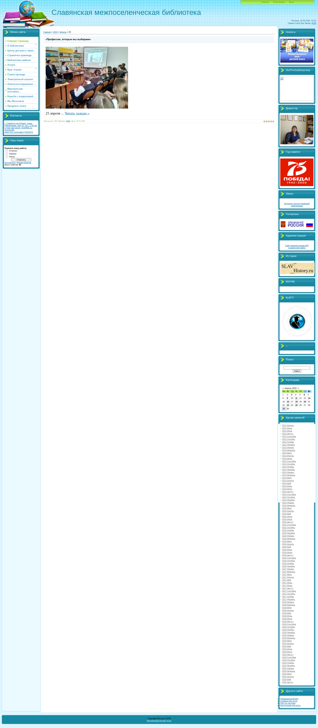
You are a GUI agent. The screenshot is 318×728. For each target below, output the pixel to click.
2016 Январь (288, 536)
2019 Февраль (288, 638)
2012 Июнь (287, 428)
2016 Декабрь (288, 566)
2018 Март (287, 608)
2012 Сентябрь (289, 436)
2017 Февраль (288, 572)
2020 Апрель (288, 677)
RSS (314, 23)
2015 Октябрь (288, 527)
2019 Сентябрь (289, 657)
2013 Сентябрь (289, 461)
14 (309, 398)
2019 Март (287, 641)
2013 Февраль (288, 450)
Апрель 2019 (290, 388)
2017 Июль (287, 585)
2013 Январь (288, 447)
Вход (291, 2)
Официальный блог (289, 699)
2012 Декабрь (288, 445)
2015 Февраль (288, 505)
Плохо (12, 157)
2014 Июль (287, 489)
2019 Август (287, 654)
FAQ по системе (288, 703)
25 (296, 405)
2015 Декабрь (288, 533)
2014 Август (287, 492)
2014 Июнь (287, 486)
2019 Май (286, 646)
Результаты (10, 162)
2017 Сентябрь (289, 591)
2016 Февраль (288, 538)
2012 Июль (287, 431)
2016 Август (287, 555)
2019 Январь (288, 635)
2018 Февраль (288, 605)
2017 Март (287, 574)
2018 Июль (287, 619)
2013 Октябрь (288, 464)
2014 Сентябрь (289, 494)
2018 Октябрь (288, 627)
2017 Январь (288, 569)
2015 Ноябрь (288, 530)
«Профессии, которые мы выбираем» (68, 39)
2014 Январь (288, 472)
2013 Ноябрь (288, 467)
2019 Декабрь (288, 665)
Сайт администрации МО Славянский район (297, 246)
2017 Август (287, 588)
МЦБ (68, 121)
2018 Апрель (288, 610)
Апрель (63, 32)
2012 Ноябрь (288, 442)
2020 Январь (288, 668)
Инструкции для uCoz (290, 705)
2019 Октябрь (288, 660)
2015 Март (287, 508)
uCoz (169, 721)
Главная (265, 2)
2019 (55, 32)
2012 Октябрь (288, 439)
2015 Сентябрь (289, 525)
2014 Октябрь (288, 497)
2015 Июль (287, 519)
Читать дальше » (77, 113)
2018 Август (287, 621)
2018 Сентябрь (289, 624)
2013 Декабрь (288, 469)
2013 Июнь (287, 458)
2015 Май (286, 514)
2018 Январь (288, 602)
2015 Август (287, 522)
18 (296, 402)
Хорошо (12, 154)
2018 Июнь (287, 616)
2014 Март (287, 478)
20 (305, 402)
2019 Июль (287, 652)
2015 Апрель (288, 511)
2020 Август (287, 682)
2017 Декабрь (288, 599)
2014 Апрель (288, 481)
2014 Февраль (288, 475)
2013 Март (287, 453)
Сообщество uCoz (288, 701)
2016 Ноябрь (288, 563)
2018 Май (286, 613)
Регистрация (279, 2)
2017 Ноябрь (288, 596)
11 (296, 398)
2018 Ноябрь (288, 630)
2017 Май (286, 580)
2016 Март (287, 541)
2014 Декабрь (288, 500)
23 (288, 405)
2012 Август (287, 434)
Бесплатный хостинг (156, 721)
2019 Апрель (288, 643)
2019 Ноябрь (288, 663)
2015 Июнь (287, 516)
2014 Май (286, 483)
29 (284, 409)
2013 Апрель (288, 456)
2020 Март (287, 674)
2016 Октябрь (288, 561)
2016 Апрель (288, 544)
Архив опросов (24, 162)
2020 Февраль (288, 671)
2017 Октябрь (288, 594)
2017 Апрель (288, 577)
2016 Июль (287, 552)
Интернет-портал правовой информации (297, 204)
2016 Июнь (287, 550)
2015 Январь (288, 503)
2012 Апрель (288, 425)
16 (288, 402)
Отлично (13, 151)
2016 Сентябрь (289, 558)
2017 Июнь (287, 583)
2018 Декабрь (288, 632)
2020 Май (286, 679)
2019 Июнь (287, 649)
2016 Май (286, 547)
